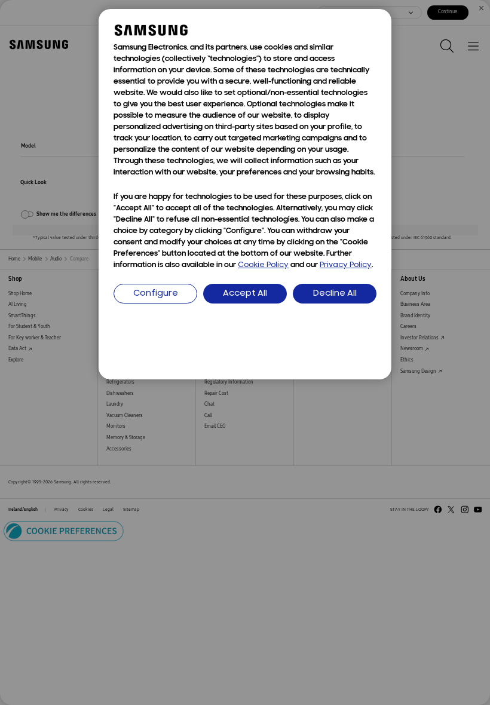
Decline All (335, 293)
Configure (155, 293)
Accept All (245, 293)
